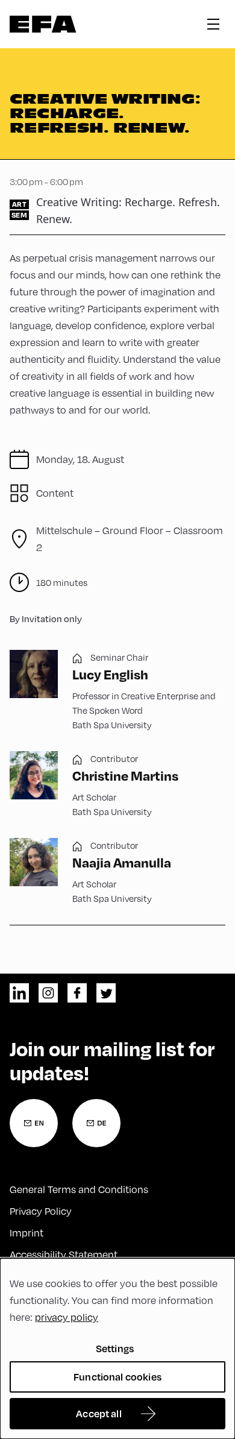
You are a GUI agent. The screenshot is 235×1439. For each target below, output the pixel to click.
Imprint (26, 1233)
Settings (115, 1348)
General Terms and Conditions (79, 1189)
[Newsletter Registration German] (96, 1123)
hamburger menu (213, 24)
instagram (48, 993)
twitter (106, 993)
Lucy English (110, 674)
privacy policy (66, 1317)
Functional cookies (117, 1376)
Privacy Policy (41, 1211)
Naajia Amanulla (121, 862)
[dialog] (117, 1348)
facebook (77, 993)
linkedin (19, 993)
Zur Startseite (43, 24)
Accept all (99, 1413)
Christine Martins (125, 775)
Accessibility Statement (64, 1254)
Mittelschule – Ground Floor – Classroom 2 (129, 538)
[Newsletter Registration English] (33, 1123)
